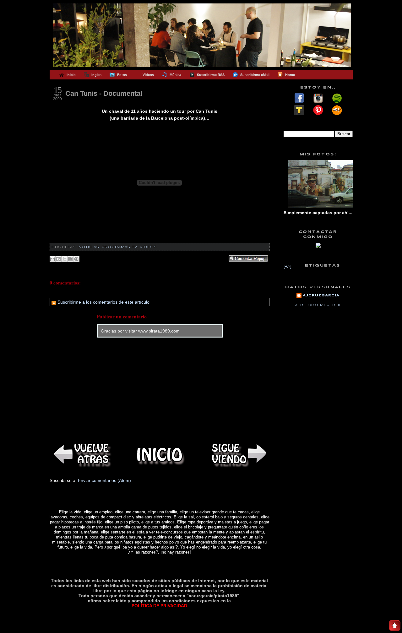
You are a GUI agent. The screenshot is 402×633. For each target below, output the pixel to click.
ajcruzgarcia (321, 295)
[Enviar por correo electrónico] (52, 259)
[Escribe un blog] (58, 259)
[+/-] (287, 266)
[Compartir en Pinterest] (76, 259)
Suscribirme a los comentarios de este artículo (102, 302)
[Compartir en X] (64, 259)
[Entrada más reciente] (81, 454)
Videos (148, 247)
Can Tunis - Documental (103, 93)
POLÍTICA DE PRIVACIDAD (159, 605)
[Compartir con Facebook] (70, 259)
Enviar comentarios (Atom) (104, 480)
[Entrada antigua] (238, 454)
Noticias (89, 247)
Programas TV (119, 247)
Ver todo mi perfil (318, 305)
